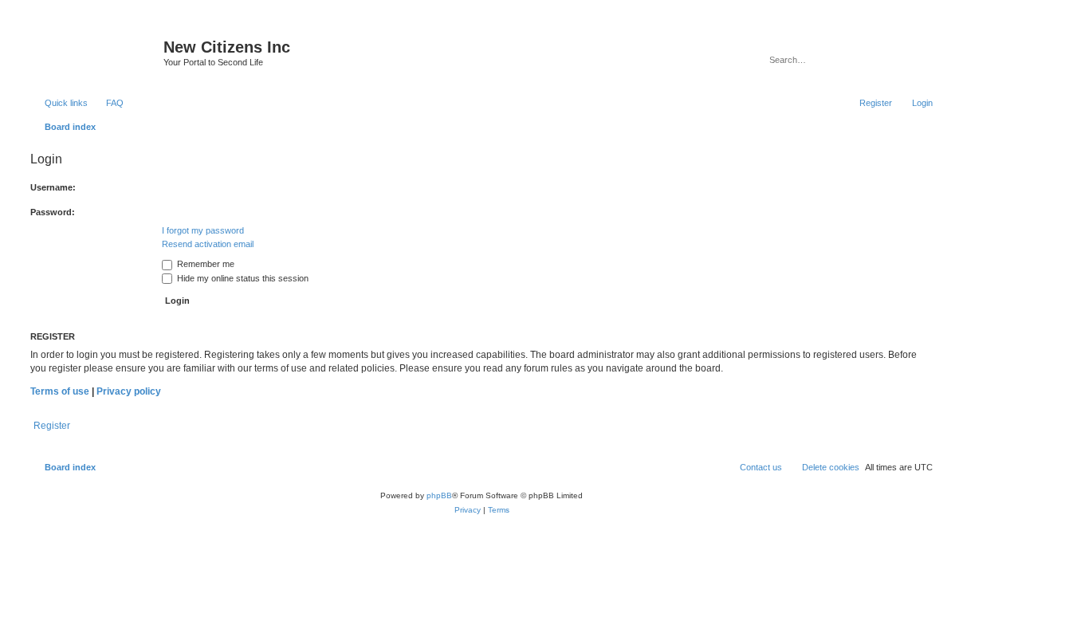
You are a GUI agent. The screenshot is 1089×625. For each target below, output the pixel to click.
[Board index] (94, 51)
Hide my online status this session (242, 278)
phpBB (439, 495)
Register (51, 425)
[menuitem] (108, 102)
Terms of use (59, 391)
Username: (53, 187)
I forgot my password (203, 230)
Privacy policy (128, 391)
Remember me (204, 264)
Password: (52, 212)
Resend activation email (208, 244)
